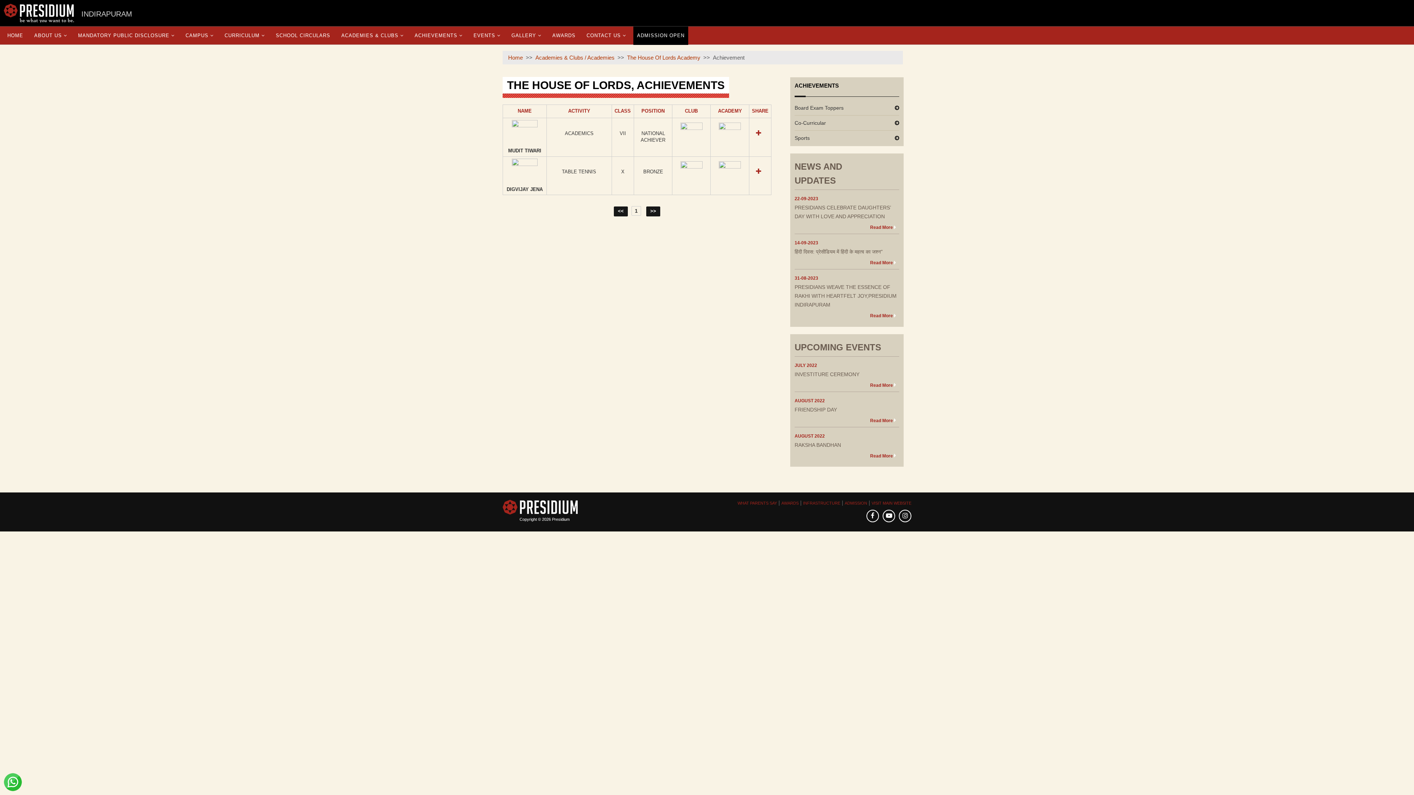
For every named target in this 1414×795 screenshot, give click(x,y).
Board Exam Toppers (819, 108)
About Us (48, 35)
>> (653, 211)
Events (484, 35)
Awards (564, 35)
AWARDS (790, 503)
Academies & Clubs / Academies (575, 57)
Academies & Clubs (369, 35)
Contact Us (604, 35)
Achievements (436, 35)
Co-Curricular (810, 123)
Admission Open (661, 35)
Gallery (523, 35)
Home (15, 35)
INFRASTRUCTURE (821, 503)
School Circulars (303, 35)
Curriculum (242, 35)
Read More (881, 227)
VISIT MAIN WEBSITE (891, 503)
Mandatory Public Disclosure (123, 35)
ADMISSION (856, 503)
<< (621, 211)
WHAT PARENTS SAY (757, 503)
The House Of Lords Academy (663, 57)
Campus (197, 35)
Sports (802, 138)
